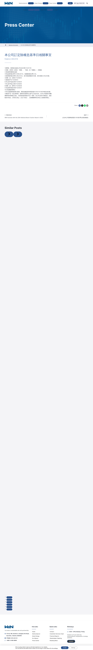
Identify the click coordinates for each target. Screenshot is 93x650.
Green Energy (35, 636)
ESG (70, 3)
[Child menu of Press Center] (60, 3)
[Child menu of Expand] (37, 10)
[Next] (17, 134)
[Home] (5, 45)
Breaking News (54, 640)
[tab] (9, 597)
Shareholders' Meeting (56, 638)
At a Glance (35, 638)
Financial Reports (54, 636)
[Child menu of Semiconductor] (31, 3)
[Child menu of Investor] (31, 10)
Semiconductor (36, 634)
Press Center (35, 640)
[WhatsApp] (85, 105)
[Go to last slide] (9, 134)
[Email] (87, 105)
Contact (56, 9)
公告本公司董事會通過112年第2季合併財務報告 (75, 116)
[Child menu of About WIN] (50, 10)
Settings (73, 647)
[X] (82, 105)
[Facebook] (80, 105)
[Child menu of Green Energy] (45, 3)
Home (33, 631)
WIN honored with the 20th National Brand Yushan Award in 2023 (24, 116)
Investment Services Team (57, 634)
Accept (64, 647)
